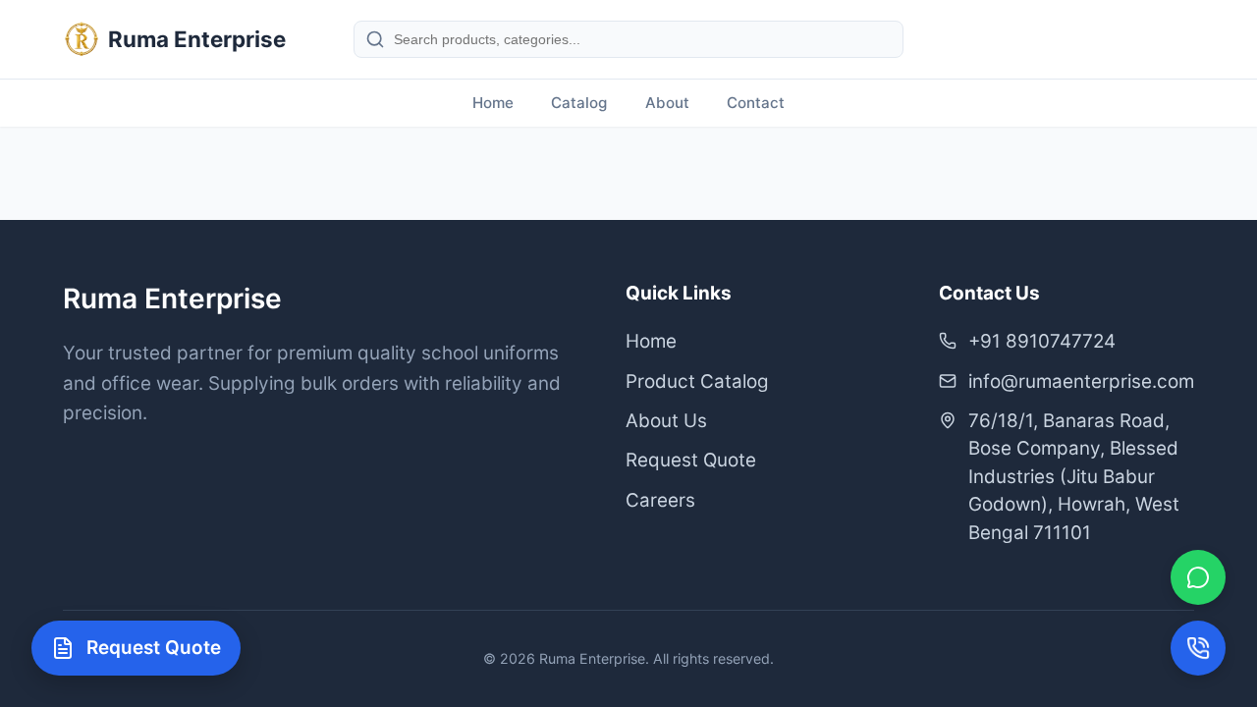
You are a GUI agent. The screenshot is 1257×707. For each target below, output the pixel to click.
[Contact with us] (1198, 648)
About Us (666, 420)
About (667, 102)
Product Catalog (697, 381)
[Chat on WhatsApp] (1198, 577)
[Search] (375, 39)
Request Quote (691, 460)
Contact (756, 102)
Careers (660, 500)
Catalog (579, 102)
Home (493, 102)
